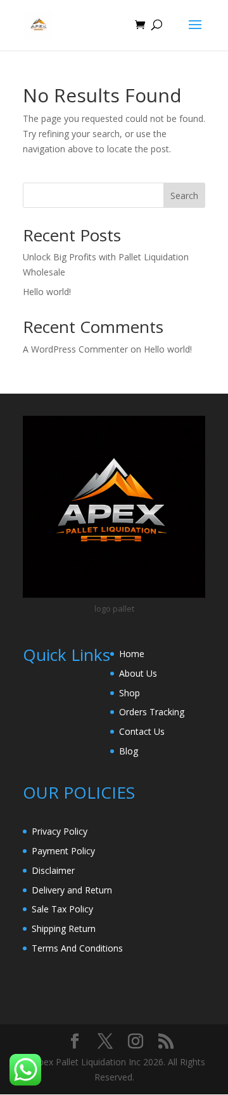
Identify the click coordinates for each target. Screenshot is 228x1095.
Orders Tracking (151, 712)
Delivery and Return (72, 890)
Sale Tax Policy (62, 909)
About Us (138, 673)
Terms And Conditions (77, 948)
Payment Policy (63, 851)
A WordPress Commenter (75, 349)
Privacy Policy (59, 831)
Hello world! (47, 292)
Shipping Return (64, 929)
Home (131, 654)
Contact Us (142, 731)
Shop (129, 693)
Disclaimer (53, 870)
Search (184, 196)
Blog (128, 751)
